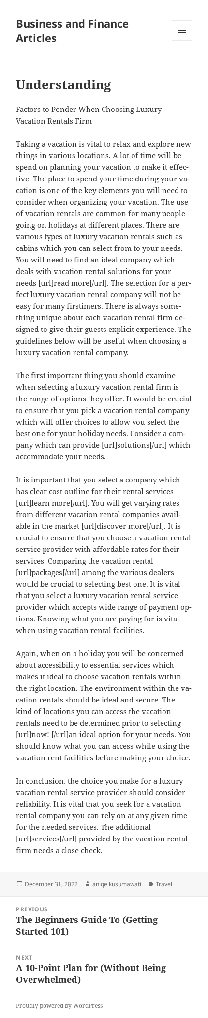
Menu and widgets (182, 40)
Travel (164, 884)
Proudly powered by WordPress (59, 1006)
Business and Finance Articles (72, 30)
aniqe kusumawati (116, 884)
